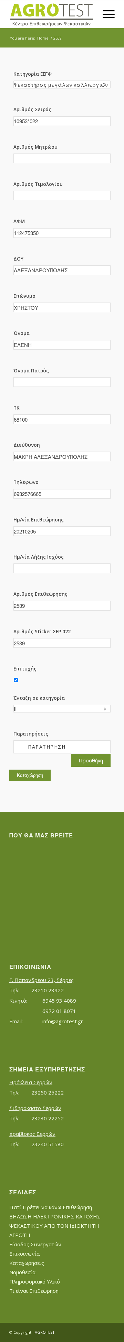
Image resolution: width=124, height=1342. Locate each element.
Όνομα (21, 333)
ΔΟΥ (18, 258)
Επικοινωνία (24, 1253)
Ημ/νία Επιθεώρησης (38, 519)
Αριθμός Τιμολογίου (38, 184)
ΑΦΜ (19, 221)
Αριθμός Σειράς (32, 109)
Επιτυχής (25, 668)
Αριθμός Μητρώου (35, 147)
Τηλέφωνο (26, 482)
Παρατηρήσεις (30, 733)
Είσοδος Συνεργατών (35, 1244)
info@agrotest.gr (62, 1021)
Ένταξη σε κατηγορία (39, 698)
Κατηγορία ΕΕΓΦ (32, 74)
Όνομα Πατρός (31, 370)
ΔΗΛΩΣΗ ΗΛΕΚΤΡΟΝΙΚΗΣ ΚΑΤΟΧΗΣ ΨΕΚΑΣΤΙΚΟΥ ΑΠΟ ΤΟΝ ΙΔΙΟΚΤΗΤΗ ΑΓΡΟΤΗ (55, 1225)
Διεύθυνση (26, 445)
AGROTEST (45, 1332)
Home (43, 38)
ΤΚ (16, 407)
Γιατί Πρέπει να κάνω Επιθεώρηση (50, 1207)
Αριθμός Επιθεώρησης (40, 594)
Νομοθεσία (22, 1272)
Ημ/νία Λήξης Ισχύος (38, 556)
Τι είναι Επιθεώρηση (34, 1290)
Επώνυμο (24, 296)
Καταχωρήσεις (26, 1262)
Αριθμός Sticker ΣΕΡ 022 (42, 631)
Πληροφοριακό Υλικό (34, 1281)
